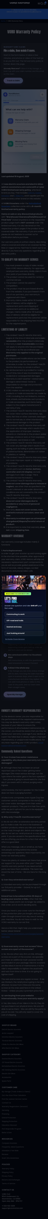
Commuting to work (16, 614)
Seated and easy (14, 627)
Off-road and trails (15, 620)
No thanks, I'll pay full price (15, 639)
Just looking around (15, 633)
